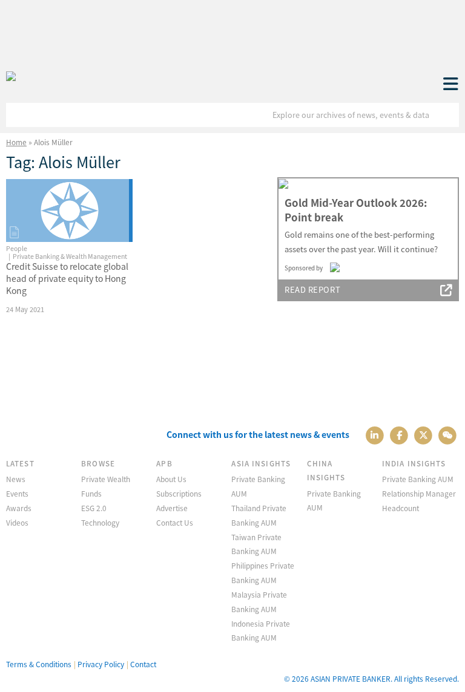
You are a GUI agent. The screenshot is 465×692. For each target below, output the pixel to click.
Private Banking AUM (417, 479)
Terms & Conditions (38, 664)
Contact (143, 664)
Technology (100, 522)
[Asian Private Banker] (11, 77)
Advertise (172, 508)
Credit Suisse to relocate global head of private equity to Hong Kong (67, 278)
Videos (17, 522)
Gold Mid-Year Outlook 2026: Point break (356, 209)
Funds (91, 493)
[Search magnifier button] (447, 115)
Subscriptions (179, 493)
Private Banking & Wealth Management (70, 256)
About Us (171, 479)
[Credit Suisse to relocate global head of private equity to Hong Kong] (69, 211)
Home (16, 142)
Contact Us (174, 522)
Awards (18, 508)
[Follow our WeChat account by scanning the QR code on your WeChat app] (448, 434)
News (15, 479)
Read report (312, 289)
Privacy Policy (101, 664)
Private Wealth (105, 479)
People (16, 248)
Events (17, 493)
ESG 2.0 (94, 508)
